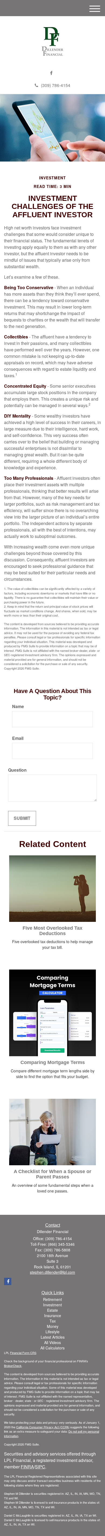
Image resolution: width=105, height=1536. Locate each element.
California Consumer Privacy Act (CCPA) (42, 1427)
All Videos (52, 1342)
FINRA (27, 1467)
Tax (53, 1321)
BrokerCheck (13, 1365)
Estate (52, 1310)
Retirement (52, 1299)
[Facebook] (51, 73)
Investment (52, 1304)
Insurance (52, 1315)
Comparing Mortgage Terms (52, 1062)
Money (52, 1326)
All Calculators (52, 1347)
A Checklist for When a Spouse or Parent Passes (52, 1174)
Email (17, 738)
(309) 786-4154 (55, 85)
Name (18, 706)
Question (17, 770)
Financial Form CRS (23, 1352)
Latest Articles (53, 1337)
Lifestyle (53, 1331)
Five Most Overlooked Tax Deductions (52, 930)
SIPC (40, 1467)
